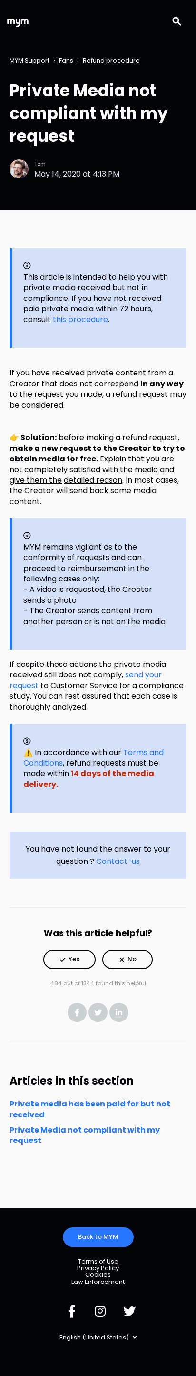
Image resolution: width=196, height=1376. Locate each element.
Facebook (77, 1012)
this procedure (80, 319)
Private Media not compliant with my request (85, 1135)
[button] (69, 959)
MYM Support (29, 60)
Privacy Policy (98, 1268)
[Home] (18, 21)
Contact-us (118, 861)
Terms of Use (98, 1261)
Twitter (98, 1012)
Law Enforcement (98, 1281)
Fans (66, 60)
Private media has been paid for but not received (90, 1109)
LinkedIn (118, 1012)
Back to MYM (98, 1236)
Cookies (98, 1274)
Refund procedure (111, 60)
